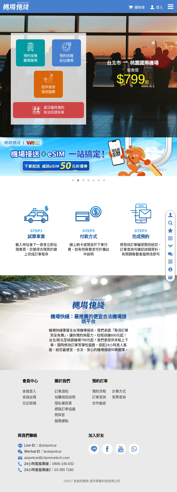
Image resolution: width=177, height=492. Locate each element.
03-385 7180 (64, 470)
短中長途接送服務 (48, 89)
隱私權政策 (63, 403)
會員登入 (29, 391)
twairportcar (53, 451)
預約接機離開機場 (30, 58)
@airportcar (48, 445)
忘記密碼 (29, 403)
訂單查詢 (99, 397)
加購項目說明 (65, 397)
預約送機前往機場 (66, 58)
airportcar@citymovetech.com (47, 458)
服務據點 (61, 421)
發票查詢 (119, 397)
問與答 (60, 415)
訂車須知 (61, 391)
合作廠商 (99, 403)
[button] (73, 180)
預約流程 (99, 391)
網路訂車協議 (65, 409)
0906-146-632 (63, 464)
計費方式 (119, 391)
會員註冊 (29, 397)
